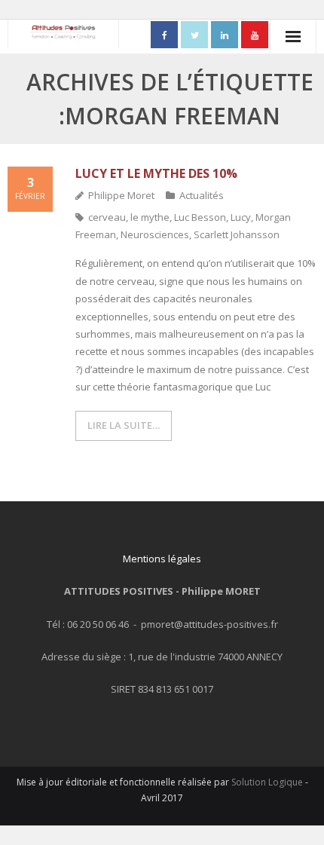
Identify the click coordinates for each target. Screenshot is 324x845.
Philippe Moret (121, 195)
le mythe (150, 217)
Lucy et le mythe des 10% (156, 173)
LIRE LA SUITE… (123, 425)
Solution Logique (267, 782)
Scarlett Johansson (237, 234)
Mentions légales (162, 558)
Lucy (241, 217)
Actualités (201, 195)
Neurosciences (155, 234)
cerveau (107, 217)
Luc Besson (200, 217)
